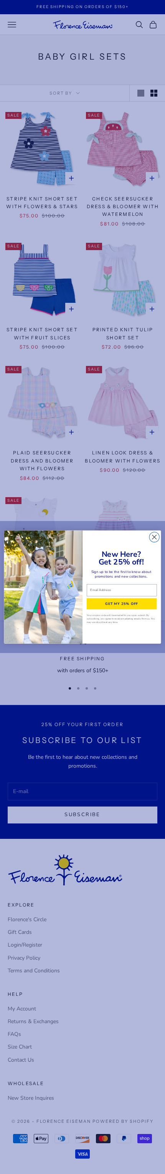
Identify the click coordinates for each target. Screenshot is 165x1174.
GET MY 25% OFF (121, 603)
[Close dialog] (154, 537)
